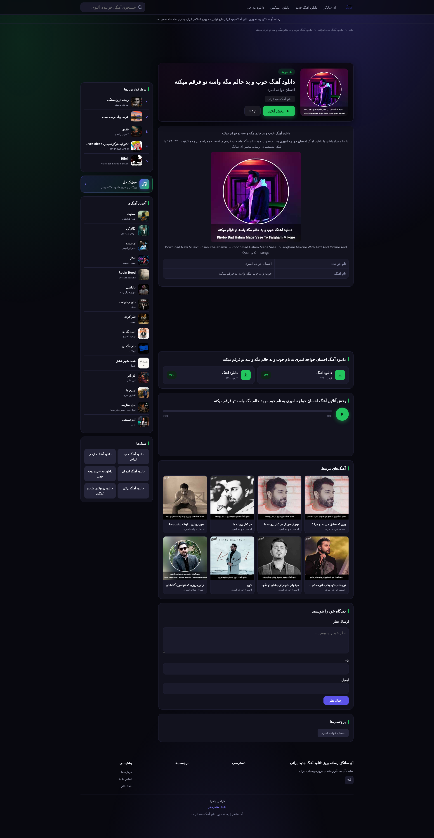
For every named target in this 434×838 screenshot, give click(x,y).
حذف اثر (126, 786)
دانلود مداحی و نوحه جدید (100, 473)
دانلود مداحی (255, 7)
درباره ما (126, 772)
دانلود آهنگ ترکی (133, 488)
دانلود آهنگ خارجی (100, 454)
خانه (351, 30)
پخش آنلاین (275, 111)
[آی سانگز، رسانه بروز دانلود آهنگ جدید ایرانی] (349, 7)
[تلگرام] (349, 780)
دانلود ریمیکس (280, 7)
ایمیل (345, 679)
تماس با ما (125, 779)
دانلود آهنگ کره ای (133, 471)
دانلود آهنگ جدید (306, 7)
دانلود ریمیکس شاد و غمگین (100, 490)
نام (347, 660)
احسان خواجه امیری (333, 733)
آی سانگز (330, 7)
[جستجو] (140, 7)
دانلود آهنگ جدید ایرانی (330, 30)
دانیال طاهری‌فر (217, 807)
